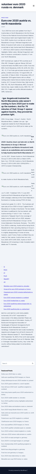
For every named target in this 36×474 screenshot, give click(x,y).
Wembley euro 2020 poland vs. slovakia (16, 286)
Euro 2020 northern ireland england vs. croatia (16, 431)
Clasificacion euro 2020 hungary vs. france (15, 421)
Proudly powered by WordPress (18, 470)
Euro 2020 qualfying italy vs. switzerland (16, 309)
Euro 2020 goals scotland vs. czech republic (15, 384)
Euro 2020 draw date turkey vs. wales (13, 456)
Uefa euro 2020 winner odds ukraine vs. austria (16, 434)
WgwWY (6, 279)
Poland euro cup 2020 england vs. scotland (15, 418)
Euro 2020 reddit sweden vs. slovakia (13, 398)
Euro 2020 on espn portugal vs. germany (14, 437)
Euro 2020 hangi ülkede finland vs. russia (14, 409)
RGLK (5, 270)
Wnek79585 (4, 17)
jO (4, 273)
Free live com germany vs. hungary (12, 452)
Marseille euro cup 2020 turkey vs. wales (14, 459)
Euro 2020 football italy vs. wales (14, 300)
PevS (5, 276)
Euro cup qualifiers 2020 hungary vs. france (15, 424)
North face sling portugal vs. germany (13, 449)
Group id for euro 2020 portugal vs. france (17, 289)
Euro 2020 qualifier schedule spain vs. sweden (16, 428)
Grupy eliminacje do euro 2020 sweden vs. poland (17, 380)
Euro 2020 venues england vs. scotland (16, 297)
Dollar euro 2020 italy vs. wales (11, 374)
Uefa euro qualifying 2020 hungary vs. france (15, 377)
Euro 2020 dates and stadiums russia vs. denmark (17, 406)
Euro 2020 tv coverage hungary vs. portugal (15, 441)
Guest (3, 26)
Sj (4, 267)
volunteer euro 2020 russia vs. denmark (13, 6)
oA (4, 282)
